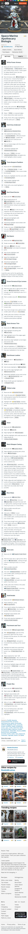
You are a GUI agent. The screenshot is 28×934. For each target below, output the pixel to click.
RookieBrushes (8, 770)
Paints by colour (6, 918)
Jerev (6, 727)
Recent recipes (5, 887)
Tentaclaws (4, 735)
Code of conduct (6, 909)
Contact (3, 911)
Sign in (16, 3)
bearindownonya (5, 723)
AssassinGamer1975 (6, 721)
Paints (20, 56)
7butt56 (9, 720)
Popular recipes (5, 884)
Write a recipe (22, 3)
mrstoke (20, 729)
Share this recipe (6, 738)
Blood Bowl (18, 882)
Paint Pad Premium (6, 863)
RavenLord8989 (21, 730)
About (3, 904)
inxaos (3, 727)
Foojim (14, 724)
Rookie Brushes (12, 747)
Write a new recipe (6, 880)
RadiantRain (13, 730)
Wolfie (22, 735)
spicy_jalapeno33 (20, 733)
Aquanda (14, 720)
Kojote (21, 727)
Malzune (14, 729)
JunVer (11, 727)
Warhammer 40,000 (17, 52)
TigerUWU (10, 735)
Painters (3, 913)
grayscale (19, 724)
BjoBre (12, 723)
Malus (10, 729)
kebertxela (16, 727)
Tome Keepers (6, 52)
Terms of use (21, 924)
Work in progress (6, 893)
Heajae (13, 726)
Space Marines (18, 49)
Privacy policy (11, 924)
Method (7, 56)
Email (16, 909)
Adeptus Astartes (7, 49)
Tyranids (17, 894)
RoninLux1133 (5, 732)
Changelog (4, 907)
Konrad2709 (4, 729)
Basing (17, 880)
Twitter (17, 904)
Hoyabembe (19, 726)
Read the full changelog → (9, 872)
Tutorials (3, 889)
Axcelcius (15, 721)
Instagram (20, 757)
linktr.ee (11, 757)
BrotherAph (18, 723)
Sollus (13, 733)
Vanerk (16, 735)
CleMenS (3, 724)
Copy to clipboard (23, 740)
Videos (3, 891)
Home (3, 924)
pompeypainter (5, 730)
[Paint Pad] (7, 3)
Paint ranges (5, 915)
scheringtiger (13, 732)
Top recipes (4, 882)
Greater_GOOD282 (6, 726)
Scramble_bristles (6, 733)
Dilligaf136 (9, 724)
